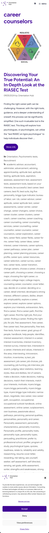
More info (11, 147)
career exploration (24, 234)
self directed (34, 461)
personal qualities (33, 415)
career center (23, 207)
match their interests (24, 380)
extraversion (32, 307)
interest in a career (33, 338)
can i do (16, 199)
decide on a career (17, 288)
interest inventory (32, 342)
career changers (20, 210)
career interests (20, 245)
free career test (11, 326)
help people (28, 334)
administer (9, 168)
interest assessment (13, 338)
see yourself (31, 458)
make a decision (11, 376)
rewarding (9, 458)
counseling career (12, 284)
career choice (35, 210)
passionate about (26, 411)
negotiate (15, 396)
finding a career (18, 318)
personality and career (28, 419)
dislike (33, 295)
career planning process (25, 253)
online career (22, 407)
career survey (27, 261)
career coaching (34, 218)
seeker (7, 461)
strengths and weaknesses (23, 469)
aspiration (31, 176)
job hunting (21, 365)
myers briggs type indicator (22, 392)
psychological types (19, 446)
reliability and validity (33, 450)
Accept (24, 509)
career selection (11, 261)
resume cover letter (25, 454)
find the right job (24, 315)
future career (20, 330)
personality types (28, 434)
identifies (39, 334)
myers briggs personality (16, 388)
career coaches (18, 218)
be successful (20, 187)
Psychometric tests (28, 156)
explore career (11, 303)
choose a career (27, 268)
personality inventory (29, 427)
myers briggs (34, 384)
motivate (22, 384)
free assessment (23, 322)
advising (33, 168)
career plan (26, 249)
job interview (34, 365)
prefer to (32, 438)
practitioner (21, 438)
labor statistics (27, 369)
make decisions (28, 376)
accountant (30, 164)
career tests (14, 264)
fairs (41, 307)
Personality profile (12, 431)
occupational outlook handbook (19, 403)
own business (10, 411)
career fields (27, 237)
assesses (8, 180)
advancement (21, 168)
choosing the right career (22, 276)
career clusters (25, 214)
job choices (32, 361)
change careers (11, 268)
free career (37, 322)
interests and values (22, 349)
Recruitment (10, 160)
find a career (10, 311)
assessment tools (18, 183)
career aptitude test (22, 203)
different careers (20, 295)
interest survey (11, 345)
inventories (18, 357)
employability (14, 299)
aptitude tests (18, 176)
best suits (24, 191)
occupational (27, 400)
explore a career (29, 299)
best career (33, 187)
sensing (7, 465)
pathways (8, 415)
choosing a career (24, 272)
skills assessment (30, 465)
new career (26, 396)
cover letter (38, 284)
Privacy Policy (24, 529)
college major (17, 280)
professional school (13, 442)
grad (30, 330)
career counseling (12, 222)
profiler (26, 442)
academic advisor (15, 164)
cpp (5, 288)
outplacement (37, 407)
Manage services (24, 501)
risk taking (19, 458)
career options (36, 245)
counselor (27, 284)
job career (21, 361)
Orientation (12, 156)
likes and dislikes (18, 373)
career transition (29, 264)
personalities (10, 419)
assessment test (21, 180)
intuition (8, 357)
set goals (16, 465)
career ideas (26, 241)
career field (14, 237)
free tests (8, 330)
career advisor (27, 199)
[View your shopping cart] (35, 4)
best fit (15, 191)
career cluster (10, 214)
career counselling (22, 226)
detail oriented (18, 291)
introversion (32, 353)
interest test (25, 345)
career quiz (16, 257)
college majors (33, 280)
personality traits (30, 431)
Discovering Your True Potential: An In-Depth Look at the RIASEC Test (24, 82)
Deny (24, 516)
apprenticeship (11, 172)
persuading (9, 438)
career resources (31, 257)
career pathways (12, 249)
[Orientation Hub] (8, 4)
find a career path (25, 311)
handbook (16, 334)
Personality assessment (15, 423)
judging (15, 369)
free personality (27, 326)
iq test (28, 357)
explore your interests (14, 307)
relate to (18, 450)
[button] (45, 478)
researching (9, 454)
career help (13, 241)
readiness (8, 450)
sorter (6, 469)
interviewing (19, 353)
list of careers (34, 373)
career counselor (23, 230)
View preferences (24, 523)
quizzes (34, 446)
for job (11, 322)
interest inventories (13, 342)
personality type (11, 434)
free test (40, 326)
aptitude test (25, 172)
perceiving (19, 415)
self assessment (19, 461)
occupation (14, 400)
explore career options (30, 303)
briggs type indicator (25, 195)
